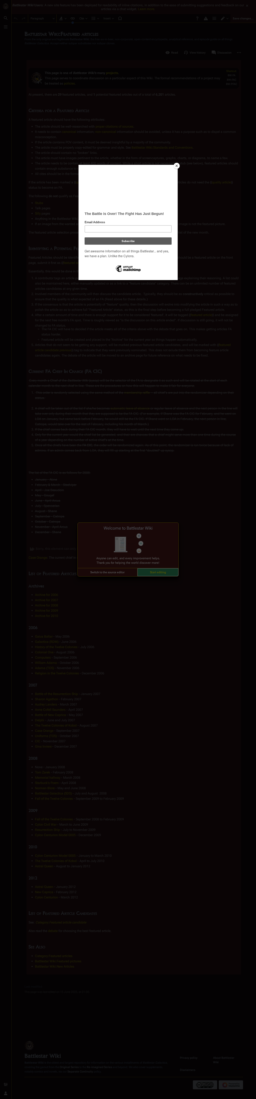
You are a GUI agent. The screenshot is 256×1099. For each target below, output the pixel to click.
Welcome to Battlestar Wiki (128, 528)
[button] (107, 572)
